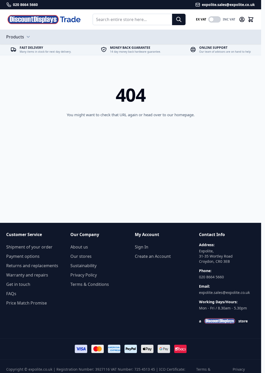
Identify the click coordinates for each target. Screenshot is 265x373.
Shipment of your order (29, 247)
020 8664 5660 (211, 276)
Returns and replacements (32, 265)
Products (15, 37)
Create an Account (153, 256)
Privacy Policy (83, 275)
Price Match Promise (26, 303)
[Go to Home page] (44, 19)
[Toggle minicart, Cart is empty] (251, 19)
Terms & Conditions (89, 284)
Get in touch (18, 284)
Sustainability (83, 265)
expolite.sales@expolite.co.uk (224, 292)
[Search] (179, 19)
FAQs (11, 293)
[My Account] (242, 19)
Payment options (23, 256)
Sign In (141, 247)
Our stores (81, 256)
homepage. (184, 114)
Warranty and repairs (27, 275)
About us (79, 247)
